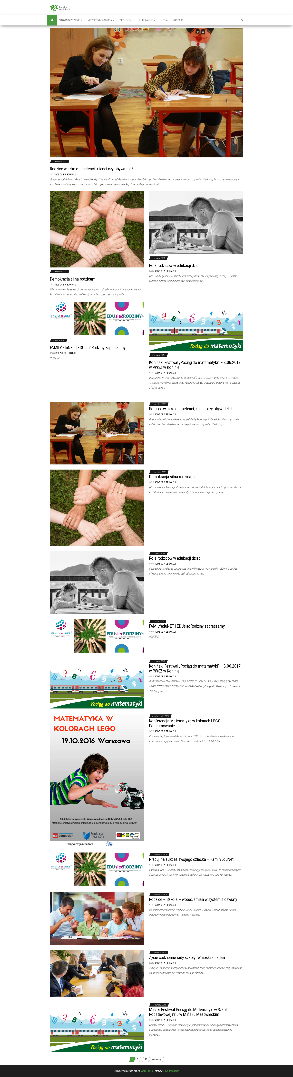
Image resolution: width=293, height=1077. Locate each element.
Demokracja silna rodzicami (73, 279)
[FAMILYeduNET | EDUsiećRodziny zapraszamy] (97, 318)
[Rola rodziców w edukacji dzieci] (196, 222)
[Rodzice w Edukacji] (52, 20)
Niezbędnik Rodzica (100, 20)
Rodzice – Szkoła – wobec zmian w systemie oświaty (193, 899)
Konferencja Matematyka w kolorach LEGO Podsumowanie (184, 723)
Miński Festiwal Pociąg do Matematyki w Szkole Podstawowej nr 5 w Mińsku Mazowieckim (189, 1012)
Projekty (125, 20)
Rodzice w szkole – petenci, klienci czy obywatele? (91, 168)
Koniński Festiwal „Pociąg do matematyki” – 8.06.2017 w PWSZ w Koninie (195, 365)
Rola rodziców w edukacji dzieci (175, 265)
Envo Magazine (171, 1071)
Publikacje (146, 20)
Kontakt (178, 20)
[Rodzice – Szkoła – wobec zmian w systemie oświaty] (97, 918)
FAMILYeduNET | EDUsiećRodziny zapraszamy (87, 347)
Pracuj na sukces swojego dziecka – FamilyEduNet (191, 859)
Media (164, 20)
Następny (156, 1059)
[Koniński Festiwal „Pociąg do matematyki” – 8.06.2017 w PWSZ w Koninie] (196, 325)
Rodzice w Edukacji (65, 174)
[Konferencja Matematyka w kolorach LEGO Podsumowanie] (97, 780)
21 (146, 1059)
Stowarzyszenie (70, 20)
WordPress (147, 1071)
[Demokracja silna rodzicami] (97, 229)
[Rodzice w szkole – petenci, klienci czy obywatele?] (146, 92)
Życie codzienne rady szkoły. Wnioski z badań (187, 957)
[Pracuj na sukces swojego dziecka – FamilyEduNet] (97, 869)
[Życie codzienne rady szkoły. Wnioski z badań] (97, 973)
